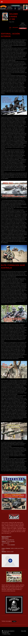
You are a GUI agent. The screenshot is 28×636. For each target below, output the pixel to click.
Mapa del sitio (5, 632)
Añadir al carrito (23, 28)
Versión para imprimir (8, 631)
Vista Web (23, 631)
